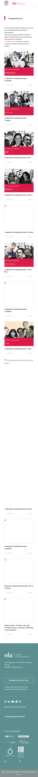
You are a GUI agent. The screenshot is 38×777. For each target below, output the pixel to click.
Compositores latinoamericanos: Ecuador (19, 232)
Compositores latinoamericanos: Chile (17, 349)
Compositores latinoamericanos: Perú (17, 157)
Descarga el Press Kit (16, 717)
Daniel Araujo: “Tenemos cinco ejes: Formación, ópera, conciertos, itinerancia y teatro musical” (18, 628)
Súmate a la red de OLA (19, 680)
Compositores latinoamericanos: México (18, 195)
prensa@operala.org (10, 41)
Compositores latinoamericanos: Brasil (18, 509)
